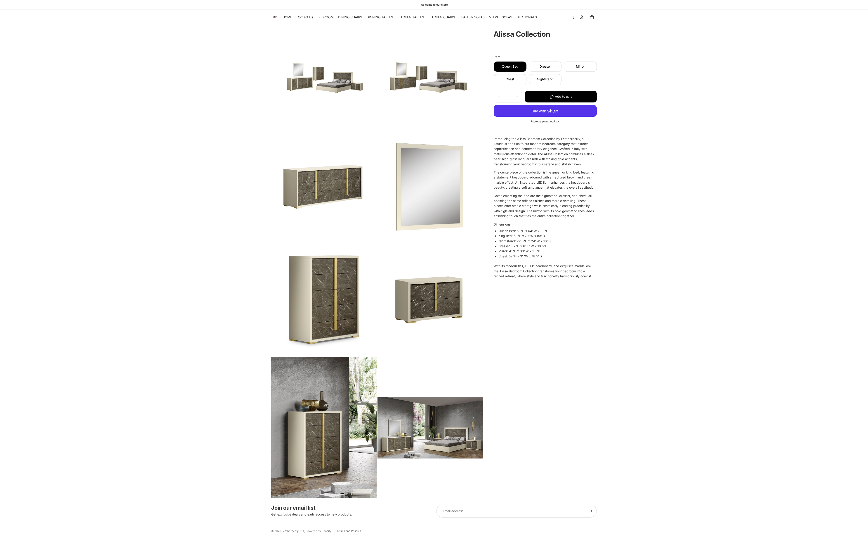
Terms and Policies (349, 531)
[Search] (572, 17)
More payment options (545, 121)
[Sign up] (590, 511)
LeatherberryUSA (293, 531)
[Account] (582, 17)
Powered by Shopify (318, 531)
